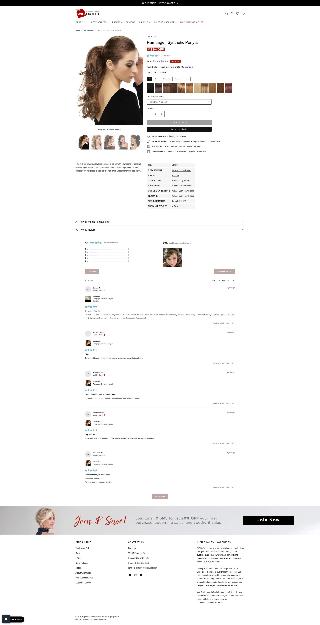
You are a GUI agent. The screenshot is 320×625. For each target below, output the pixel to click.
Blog (78, 553)
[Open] (6, 619)
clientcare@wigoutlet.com (145, 568)
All (149, 79)
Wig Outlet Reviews (84, 578)
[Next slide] (142, 142)
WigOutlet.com (205, 548)
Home (78, 30)
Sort (214, 281)
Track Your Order (83, 548)
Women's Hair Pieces (181, 170)
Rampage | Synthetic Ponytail (103, 300)
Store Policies (82, 563)
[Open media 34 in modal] (138, 40)
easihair (151, 37)
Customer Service (83, 583)
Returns (79, 568)
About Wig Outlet (83, 573)
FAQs (78, 558)
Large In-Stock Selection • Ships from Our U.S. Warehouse (186, 141)
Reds (187, 79)
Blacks (157, 79)
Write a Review (226, 272)
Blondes (178, 79)
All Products (89, 30)
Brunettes (167, 79)
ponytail (106, 164)
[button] (226, 13)
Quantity (150, 108)
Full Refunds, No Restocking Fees (177, 146)
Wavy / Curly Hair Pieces (183, 191)
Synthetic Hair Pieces (181, 186)
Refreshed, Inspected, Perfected (179, 151)
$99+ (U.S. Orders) (169, 136)
